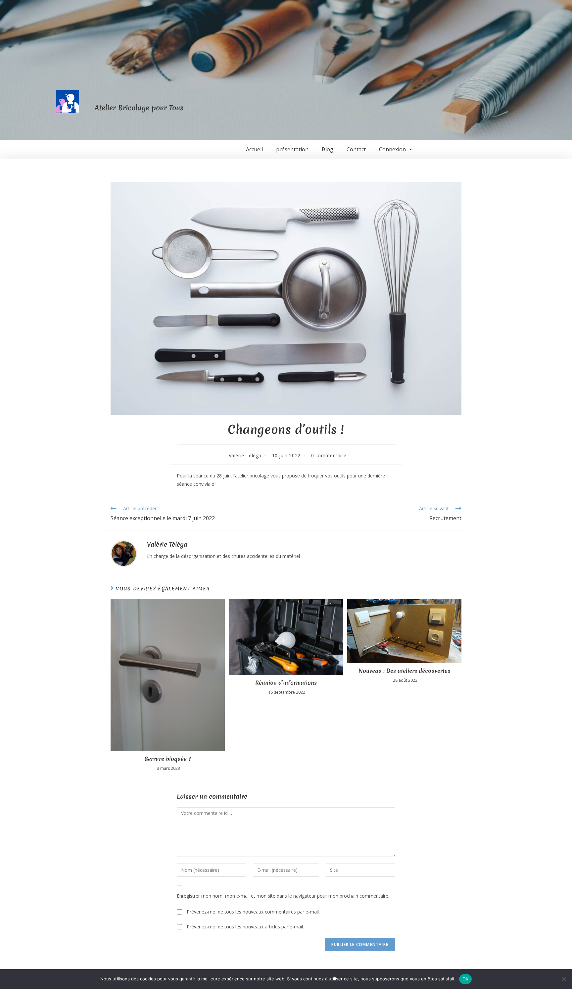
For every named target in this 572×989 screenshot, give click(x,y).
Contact (356, 149)
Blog (327, 149)
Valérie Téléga (245, 455)
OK (465, 978)
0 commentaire (329, 455)
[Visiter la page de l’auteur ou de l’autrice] (124, 553)
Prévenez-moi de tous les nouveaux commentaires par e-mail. (253, 912)
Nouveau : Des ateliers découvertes (404, 670)
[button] (395, 149)
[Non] (563, 979)
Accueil (254, 149)
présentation (292, 149)
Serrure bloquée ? (168, 759)
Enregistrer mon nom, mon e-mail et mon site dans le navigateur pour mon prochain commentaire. (283, 896)
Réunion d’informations (286, 682)
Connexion (392, 149)
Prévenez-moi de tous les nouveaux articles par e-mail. (245, 926)
